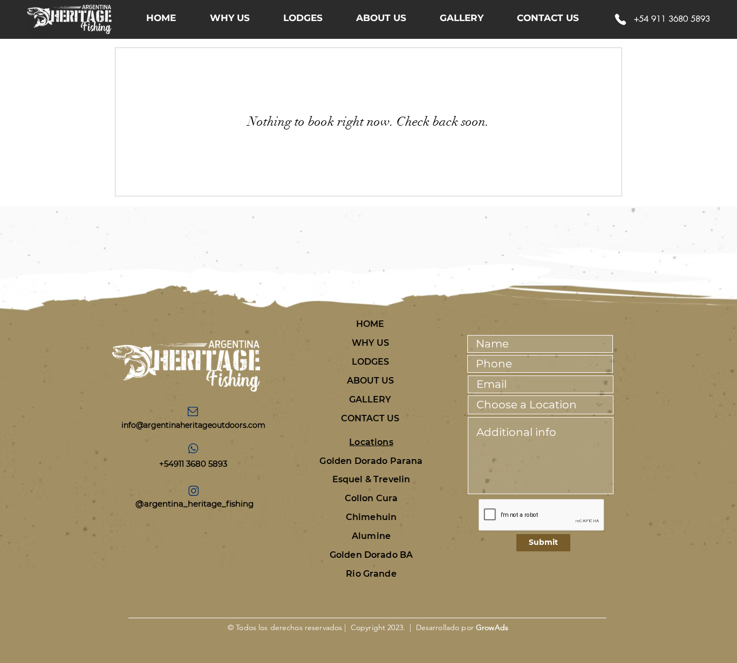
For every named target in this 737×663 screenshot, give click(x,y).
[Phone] (620, 19)
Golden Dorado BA (371, 555)
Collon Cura (371, 498)
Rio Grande (371, 574)
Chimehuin (371, 517)
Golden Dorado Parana (370, 461)
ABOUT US (370, 380)
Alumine (371, 536)
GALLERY (370, 399)
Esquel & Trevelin (371, 479)
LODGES (370, 362)
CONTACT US (370, 418)
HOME (370, 324)
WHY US (370, 343)
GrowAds (492, 627)
